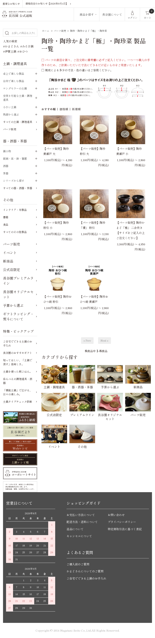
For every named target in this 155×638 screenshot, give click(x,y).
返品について (75, 529)
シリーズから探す (13, 181)
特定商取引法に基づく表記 (125, 529)
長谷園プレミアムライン (18, 281)
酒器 (5, 166)
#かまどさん (11, 46)
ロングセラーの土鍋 (15, 88)
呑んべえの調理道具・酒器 (17, 381)
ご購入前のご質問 (78, 564)
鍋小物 (7, 151)
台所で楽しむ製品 (13, 81)
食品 (5, 224)
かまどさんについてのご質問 (85, 571)
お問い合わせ (116, 515)
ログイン (132, 17)
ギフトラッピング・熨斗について (18, 316)
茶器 (5, 173)
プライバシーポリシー (122, 522)
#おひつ (22, 51)
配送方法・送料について (82, 522)
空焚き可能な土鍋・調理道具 (17, 98)
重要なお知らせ (11, 3)
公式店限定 (11, 269)
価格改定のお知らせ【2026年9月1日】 (47, 3)
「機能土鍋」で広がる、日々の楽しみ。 (17, 392)
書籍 (5, 217)
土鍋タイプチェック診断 (17, 401)
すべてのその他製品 (15, 232)
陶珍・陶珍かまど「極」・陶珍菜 (88, 31)
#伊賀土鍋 (9, 51)
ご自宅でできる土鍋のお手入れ (17, 343)
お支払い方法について (81, 515)
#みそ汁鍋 (26, 46)
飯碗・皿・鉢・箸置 (15, 158)
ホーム (45, 31)
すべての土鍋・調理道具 (17, 122)
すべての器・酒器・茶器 (17, 188)
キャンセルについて (79, 536)
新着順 (76, 109)
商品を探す (87, 14)
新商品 (8, 261)
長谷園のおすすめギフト (17, 353)
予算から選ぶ (13, 305)
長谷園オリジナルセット (18, 294)
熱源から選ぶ (11, 114)
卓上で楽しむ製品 (13, 73)
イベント (10, 252)
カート (147, 17)
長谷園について (112, 14)
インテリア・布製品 (15, 210)
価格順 (64, 109)
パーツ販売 (60, 31)
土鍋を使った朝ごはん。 (17, 371)
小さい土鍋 (9, 107)
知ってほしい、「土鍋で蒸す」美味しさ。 (17, 362)
